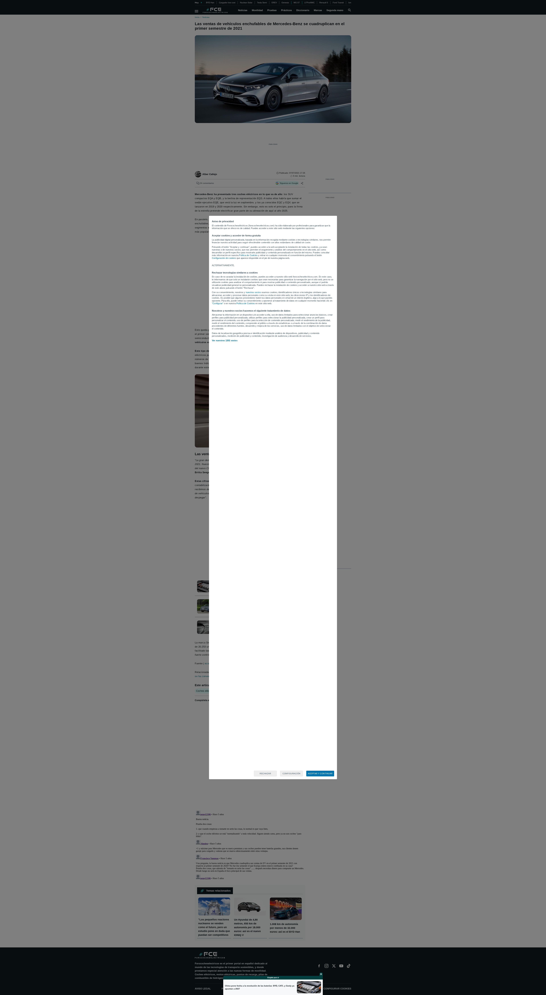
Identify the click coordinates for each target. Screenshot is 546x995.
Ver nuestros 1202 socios (224, 340)
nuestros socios (253, 292)
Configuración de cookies (224, 258)
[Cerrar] (321, 974)
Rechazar (265, 773)
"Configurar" (217, 303)
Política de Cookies (248, 255)
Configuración (291, 773)
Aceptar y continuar (320, 773)
